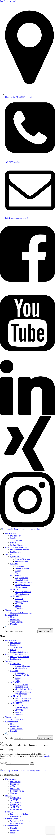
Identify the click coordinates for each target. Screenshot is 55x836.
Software (8, 554)
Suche (2, 763)
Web (17, 573)
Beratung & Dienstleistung (16, 547)
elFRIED (19, 603)
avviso (18, 605)
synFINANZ (15, 589)
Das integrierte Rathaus (19, 550)
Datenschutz (15, 788)
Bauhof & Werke (22, 568)
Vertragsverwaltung (23, 585)
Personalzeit (20, 566)
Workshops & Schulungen (20, 612)
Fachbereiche (15, 552)
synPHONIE (15, 557)
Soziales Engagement (19, 545)
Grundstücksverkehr (23, 582)
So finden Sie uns (17, 791)
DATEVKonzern (22, 594)
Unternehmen (10, 779)
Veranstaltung (10, 610)
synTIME (14, 564)
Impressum (14, 784)
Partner (13, 543)
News (12, 617)
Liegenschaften (21, 578)
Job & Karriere (16, 540)
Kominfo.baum (21, 601)
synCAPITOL (16, 575)
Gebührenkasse (21, 561)
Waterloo (19, 608)
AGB (12, 786)
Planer (17, 571)
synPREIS (14, 807)
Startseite (46, 756)
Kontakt (13, 624)
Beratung (9, 812)
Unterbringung (21, 587)
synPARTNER (16, 596)
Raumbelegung (21, 580)
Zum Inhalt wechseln (8, 1)
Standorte (14, 538)
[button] (6, 627)
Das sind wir (15, 536)
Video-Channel (16, 622)
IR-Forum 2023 (16, 823)
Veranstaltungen (11, 819)
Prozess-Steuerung (22, 559)
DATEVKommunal (23, 591)
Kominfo (19, 598)
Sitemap (13, 793)
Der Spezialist (10, 533)
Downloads (15, 619)
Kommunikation (11, 615)
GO (32, 763)
